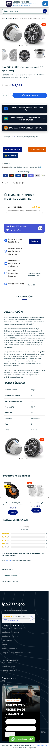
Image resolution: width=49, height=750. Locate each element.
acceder (9, 560)
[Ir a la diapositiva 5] (29, 45)
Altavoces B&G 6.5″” (36, 503)
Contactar (35, 241)
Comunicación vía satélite (12, 628)
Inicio (3, 18)
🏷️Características (11, 149)
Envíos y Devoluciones (10, 670)
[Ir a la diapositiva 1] (19, 45)
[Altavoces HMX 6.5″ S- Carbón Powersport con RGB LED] (13, 491)
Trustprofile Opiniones (40, 745)
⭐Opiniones (10, 156)
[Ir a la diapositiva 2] (22, 45)
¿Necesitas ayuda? (24, 739)
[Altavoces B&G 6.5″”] (36, 491)
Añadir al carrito (30, 95)
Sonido (10, 18)
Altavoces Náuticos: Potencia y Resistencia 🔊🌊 (31, 18)
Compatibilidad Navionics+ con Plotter (17, 652)
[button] (4, 35)
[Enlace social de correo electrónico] (16, 182)
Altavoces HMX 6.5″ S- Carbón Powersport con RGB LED (12, 505)
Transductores (7, 640)
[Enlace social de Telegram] (22, 182)
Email (6, 724)
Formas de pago (8, 666)
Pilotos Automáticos (9, 648)
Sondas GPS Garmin (10, 636)
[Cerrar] (39, 683)
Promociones (7, 662)
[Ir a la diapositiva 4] (26, 45)
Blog (3, 680)
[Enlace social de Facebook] (10, 182)
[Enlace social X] (13, 182)
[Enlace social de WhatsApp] (19, 182)
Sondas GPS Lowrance (10, 632)
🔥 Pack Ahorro (36, 149)
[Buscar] (45, 11)
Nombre (7, 717)
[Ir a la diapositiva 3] (24, 45)
